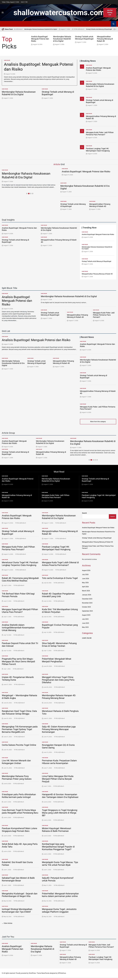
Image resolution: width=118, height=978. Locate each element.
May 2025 (85, 627)
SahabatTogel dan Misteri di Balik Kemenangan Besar (18, 879)
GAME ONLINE (7, 60)
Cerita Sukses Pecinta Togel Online (19, 745)
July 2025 (85, 619)
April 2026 (85, 587)
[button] (115, 40)
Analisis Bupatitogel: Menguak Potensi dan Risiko (40, 38)
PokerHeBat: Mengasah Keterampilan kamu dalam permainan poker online (60, 895)
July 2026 (85, 574)
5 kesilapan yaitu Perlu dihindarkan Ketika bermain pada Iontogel (19, 795)
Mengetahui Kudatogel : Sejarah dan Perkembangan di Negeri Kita (19, 895)
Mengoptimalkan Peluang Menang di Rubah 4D (105, 38)
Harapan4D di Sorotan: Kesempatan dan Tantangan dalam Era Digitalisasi (60, 795)
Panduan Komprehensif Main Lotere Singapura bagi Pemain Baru (19, 829)
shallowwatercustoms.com (59, 12)
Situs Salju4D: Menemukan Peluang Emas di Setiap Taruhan (59, 644)
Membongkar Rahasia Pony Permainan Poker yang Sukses (16, 777)
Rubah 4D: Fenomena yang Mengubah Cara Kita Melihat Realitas (20, 579)
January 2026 (86, 595)
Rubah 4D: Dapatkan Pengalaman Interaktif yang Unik (58, 595)
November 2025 (87, 603)
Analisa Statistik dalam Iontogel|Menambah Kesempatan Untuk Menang (18, 628)
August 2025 (86, 615)
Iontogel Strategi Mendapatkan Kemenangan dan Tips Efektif (17, 910)
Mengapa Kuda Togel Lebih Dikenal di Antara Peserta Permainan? (60, 563)
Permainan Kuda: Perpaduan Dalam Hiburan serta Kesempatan (59, 762)
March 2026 (86, 591)
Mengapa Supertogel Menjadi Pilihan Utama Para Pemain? (20, 610)
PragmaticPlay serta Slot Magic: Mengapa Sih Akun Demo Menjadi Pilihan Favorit (18, 661)
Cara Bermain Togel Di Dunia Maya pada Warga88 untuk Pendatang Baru (20, 811)
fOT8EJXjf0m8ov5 (66, 29)
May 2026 (85, 582)
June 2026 (85, 578)
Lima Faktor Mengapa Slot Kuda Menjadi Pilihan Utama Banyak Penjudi (57, 779)
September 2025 (87, 611)
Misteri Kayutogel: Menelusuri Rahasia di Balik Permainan (56, 829)
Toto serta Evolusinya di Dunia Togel (60, 578)
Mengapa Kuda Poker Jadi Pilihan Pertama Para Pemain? (100, 133)
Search (84, 513)
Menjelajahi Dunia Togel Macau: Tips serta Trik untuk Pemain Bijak (60, 863)
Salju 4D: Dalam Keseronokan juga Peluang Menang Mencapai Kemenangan (59, 729)
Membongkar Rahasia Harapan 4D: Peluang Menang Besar (59, 696)
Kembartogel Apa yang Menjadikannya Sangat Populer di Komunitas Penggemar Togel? (58, 847)
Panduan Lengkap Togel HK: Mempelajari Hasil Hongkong (98, 149)
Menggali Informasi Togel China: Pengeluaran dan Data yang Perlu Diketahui (58, 680)
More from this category (98, 421)
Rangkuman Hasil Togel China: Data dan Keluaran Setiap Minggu (19, 712)
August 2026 (86, 570)
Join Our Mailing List (110, 12)
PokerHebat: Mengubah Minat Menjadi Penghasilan (56, 660)
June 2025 (85, 623)
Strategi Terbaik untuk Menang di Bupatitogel (87, 29)
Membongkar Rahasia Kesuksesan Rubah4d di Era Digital (28, 29)
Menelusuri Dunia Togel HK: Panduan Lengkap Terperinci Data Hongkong (20, 563)
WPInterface (62, 973)
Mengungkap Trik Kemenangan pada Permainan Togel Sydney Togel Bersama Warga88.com (20, 729)
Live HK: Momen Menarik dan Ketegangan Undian (16, 762)
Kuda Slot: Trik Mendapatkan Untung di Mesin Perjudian (60, 610)
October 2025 (86, 607)
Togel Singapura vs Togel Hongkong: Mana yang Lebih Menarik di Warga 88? (60, 813)
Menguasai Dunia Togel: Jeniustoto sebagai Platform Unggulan (59, 910)
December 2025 (87, 599)
